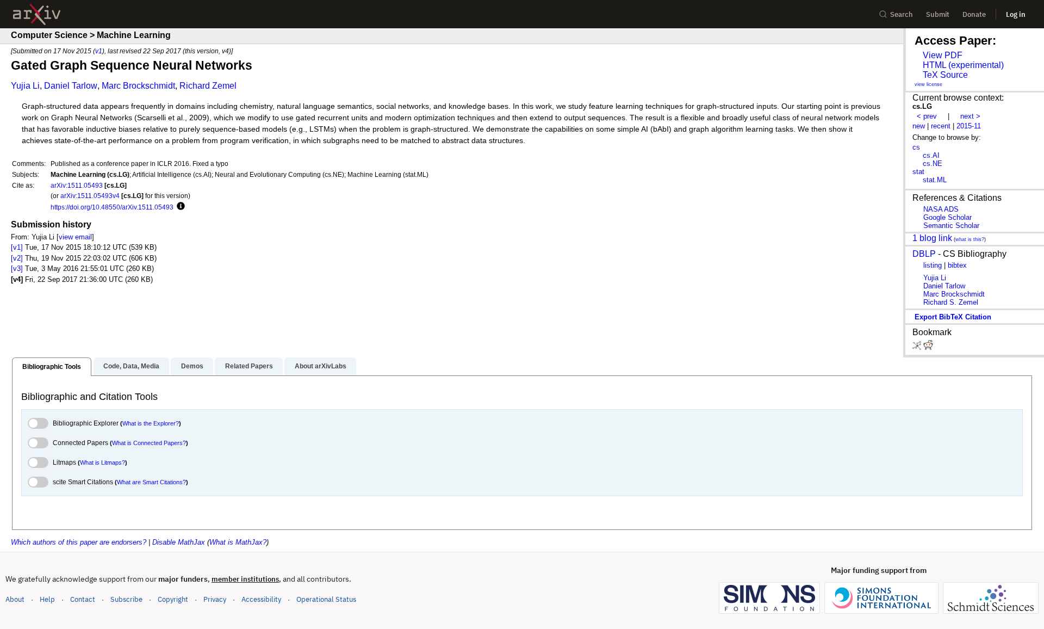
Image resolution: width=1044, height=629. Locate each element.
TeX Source (945, 74)
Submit (937, 14)
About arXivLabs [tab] (320, 366)
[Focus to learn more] (179, 207)
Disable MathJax (178, 542)
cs (916, 147)
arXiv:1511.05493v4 (90, 195)
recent (940, 126)
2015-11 (968, 126)
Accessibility (261, 599)
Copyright (173, 599)
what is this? (969, 239)
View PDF (942, 55)
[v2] (17, 258)
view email (75, 237)
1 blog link (932, 238)
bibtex (957, 265)
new (918, 126)
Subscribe (126, 599)
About (14, 599)
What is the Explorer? (150, 423)
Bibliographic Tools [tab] (51, 367)
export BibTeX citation (953, 317)
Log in (1016, 14)
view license (928, 84)
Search (901, 14)
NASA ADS (941, 209)
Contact (82, 599)
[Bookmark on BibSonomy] (917, 347)
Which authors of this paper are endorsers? (78, 542)
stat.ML (935, 180)
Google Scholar (947, 217)
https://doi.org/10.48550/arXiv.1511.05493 (112, 207)
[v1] (17, 247)
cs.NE (932, 163)
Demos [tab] (192, 366)
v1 (98, 50)
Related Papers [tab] (249, 366)
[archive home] (36, 14)
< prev (927, 116)
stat (918, 172)
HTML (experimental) (963, 65)
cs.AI (931, 155)
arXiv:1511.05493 (77, 185)
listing (932, 265)
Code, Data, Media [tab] (131, 366)
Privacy (214, 599)
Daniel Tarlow (70, 85)
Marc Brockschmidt (138, 85)
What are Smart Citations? (151, 482)
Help (47, 599)
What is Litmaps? (102, 462)
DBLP (924, 253)
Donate (974, 14)
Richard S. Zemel (950, 302)
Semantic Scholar (951, 225)
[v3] (17, 268)
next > (970, 116)
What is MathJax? (237, 542)
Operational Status (326, 599)
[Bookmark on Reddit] (928, 347)
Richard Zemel (208, 85)
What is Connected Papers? (149, 443)
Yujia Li (25, 85)
